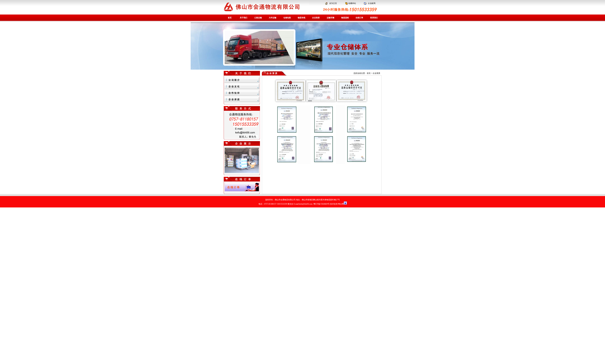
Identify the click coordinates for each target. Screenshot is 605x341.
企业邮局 (371, 3)
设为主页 (333, 3)
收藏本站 (352, 3)
